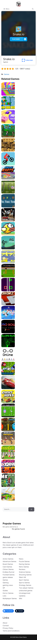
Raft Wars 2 (18, 262)
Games (6, 74)
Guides (5, 590)
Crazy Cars (18, 500)
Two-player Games (26, 588)
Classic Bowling (18, 221)
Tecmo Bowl (19, 332)
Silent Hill (22, 577)
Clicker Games (8, 569)
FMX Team (18, 486)
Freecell (18, 458)
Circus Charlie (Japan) (18, 276)
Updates (22, 596)
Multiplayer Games (10, 598)
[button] (32, 9)
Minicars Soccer (18, 374)
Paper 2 (18, 123)
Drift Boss (18, 402)
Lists (4, 596)
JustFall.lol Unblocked (18, 318)
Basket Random (18, 444)
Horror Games (8, 593)
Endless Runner (8, 572)
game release (8, 577)
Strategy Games (25, 585)
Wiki (20, 598)
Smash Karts (18, 179)
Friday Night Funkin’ (18, 472)
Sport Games (24, 580)
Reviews (22, 569)
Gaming (6, 583)
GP (4, 588)
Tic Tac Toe (18, 207)
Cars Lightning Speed (18, 388)
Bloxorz (18, 304)
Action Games (8, 559)
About (5, 623)
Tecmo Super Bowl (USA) (18, 416)
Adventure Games (9, 561)
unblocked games (25, 590)
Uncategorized (24, 593)
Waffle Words (18, 151)
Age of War (18, 137)
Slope (18, 346)
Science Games (25, 572)
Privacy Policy (8, 628)
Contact (6, 625)
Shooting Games (25, 575)
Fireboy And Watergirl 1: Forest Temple (18, 430)
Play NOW (16, 39)
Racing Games (24, 564)
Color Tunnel (18, 95)
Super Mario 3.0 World (18, 109)
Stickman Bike (18, 165)
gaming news (8, 585)
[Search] (31, 509)
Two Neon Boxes (18, 290)
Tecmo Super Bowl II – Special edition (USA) (18, 193)
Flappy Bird (18, 235)
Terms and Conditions (11, 631)
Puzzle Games (24, 561)
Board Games (8, 564)
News (21, 559)
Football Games (8, 575)
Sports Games (24, 583)
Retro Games (24, 567)
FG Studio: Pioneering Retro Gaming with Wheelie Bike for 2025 (18, 248)
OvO (18, 360)
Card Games (7, 567)
